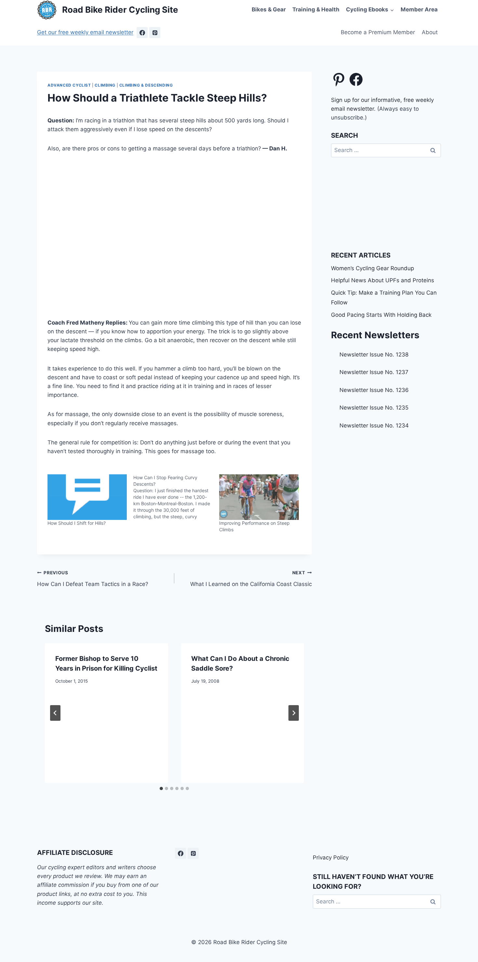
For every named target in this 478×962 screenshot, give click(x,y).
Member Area (419, 9)
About (430, 32)
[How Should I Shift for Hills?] (87, 497)
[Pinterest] (154, 32)
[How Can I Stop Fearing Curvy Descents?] (176, 497)
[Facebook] (142, 32)
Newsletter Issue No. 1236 (374, 390)
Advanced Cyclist (69, 85)
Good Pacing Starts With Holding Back (381, 315)
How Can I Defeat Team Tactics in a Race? (92, 578)
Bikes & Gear (269, 9)
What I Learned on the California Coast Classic (251, 578)
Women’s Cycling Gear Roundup (372, 268)
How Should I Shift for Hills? (76, 523)
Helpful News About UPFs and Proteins (382, 280)
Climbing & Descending (146, 85)
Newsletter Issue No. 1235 (373, 407)
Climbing (105, 85)
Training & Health (315, 9)
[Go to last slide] (55, 713)
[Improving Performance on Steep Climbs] (259, 497)
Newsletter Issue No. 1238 (373, 354)
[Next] (293, 713)
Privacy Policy (331, 857)
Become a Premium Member (378, 32)
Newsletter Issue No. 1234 (374, 425)
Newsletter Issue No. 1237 (373, 372)
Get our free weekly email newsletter (85, 32)
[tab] (161, 788)
